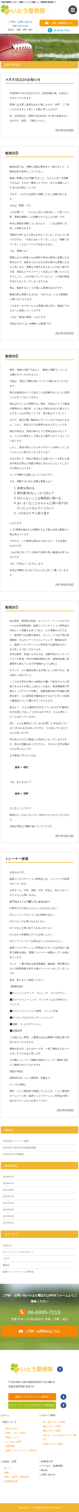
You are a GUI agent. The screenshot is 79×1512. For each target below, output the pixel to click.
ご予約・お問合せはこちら (62, 23)
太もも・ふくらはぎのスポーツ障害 (59, 1437)
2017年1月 (8, 1223)
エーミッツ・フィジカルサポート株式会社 (32, 1405)
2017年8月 (8, 1190)
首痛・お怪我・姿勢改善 (16, 1477)
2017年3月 (8, 1209)
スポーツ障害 (48, 1415)
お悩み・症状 (9, 1461)
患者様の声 (47, 1461)
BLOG (44, 1470)
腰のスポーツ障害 (52, 1431)
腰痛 (6, 1472)
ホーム (5, 1415)
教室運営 (10, 1446)
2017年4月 (8, 1203)
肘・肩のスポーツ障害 (54, 1422)
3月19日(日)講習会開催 (19, 1147)
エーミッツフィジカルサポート (18, 1252)
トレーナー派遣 (16, 859)
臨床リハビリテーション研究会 (18, 1271)
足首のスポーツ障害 (53, 1444)
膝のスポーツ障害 (52, 1426)
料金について (12, 1437)
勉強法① (11, 607)
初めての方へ (12, 1428)
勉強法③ (11, 153)
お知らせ (7, 1245)
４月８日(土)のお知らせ (22, 79)
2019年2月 (8, 1176)
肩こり (7, 1468)
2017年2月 (8, 1216)
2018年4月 (8, 1183)
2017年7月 (8, 1196)
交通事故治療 (11, 1481)
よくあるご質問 (13, 1441)
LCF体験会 (13, 1154)
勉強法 (6, 1265)
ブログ (6, 1258)
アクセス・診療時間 (51, 1465)
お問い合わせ (48, 1474)
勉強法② (11, 356)
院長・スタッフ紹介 (16, 1433)
